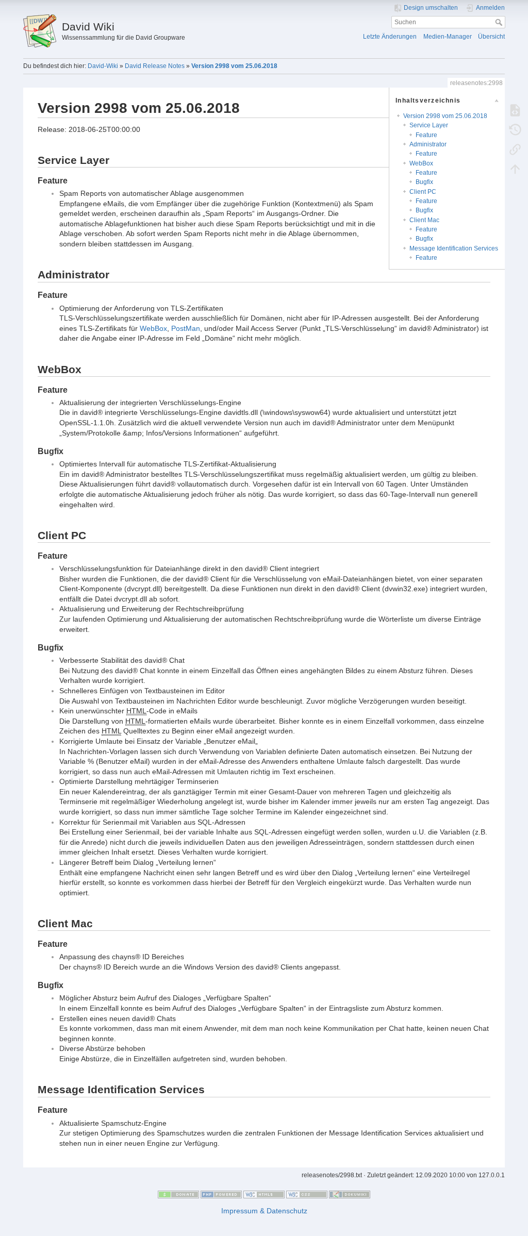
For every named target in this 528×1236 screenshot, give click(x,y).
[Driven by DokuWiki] (349, 1193)
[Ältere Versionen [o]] (515, 129)
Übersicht (491, 36)
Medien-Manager (447, 36)
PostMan (185, 328)
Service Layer (428, 125)
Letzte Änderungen (390, 36)
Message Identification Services (453, 248)
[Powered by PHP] (221, 1193)
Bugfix (424, 182)
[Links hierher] (515, 149)
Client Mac (424, 220)
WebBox (421, 163)
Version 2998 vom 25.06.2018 (234, 66)
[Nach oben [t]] (515, 168)
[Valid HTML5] (264, 1193)
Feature (426, 135)
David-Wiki (103, 66)
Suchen (500, 22)
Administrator (428, 144)
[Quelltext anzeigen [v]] (515, 110)
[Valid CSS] (306, 1193)
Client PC (422, 191)
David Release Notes (155, 66)
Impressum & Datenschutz (264, 1211)
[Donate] (178, 1193)
